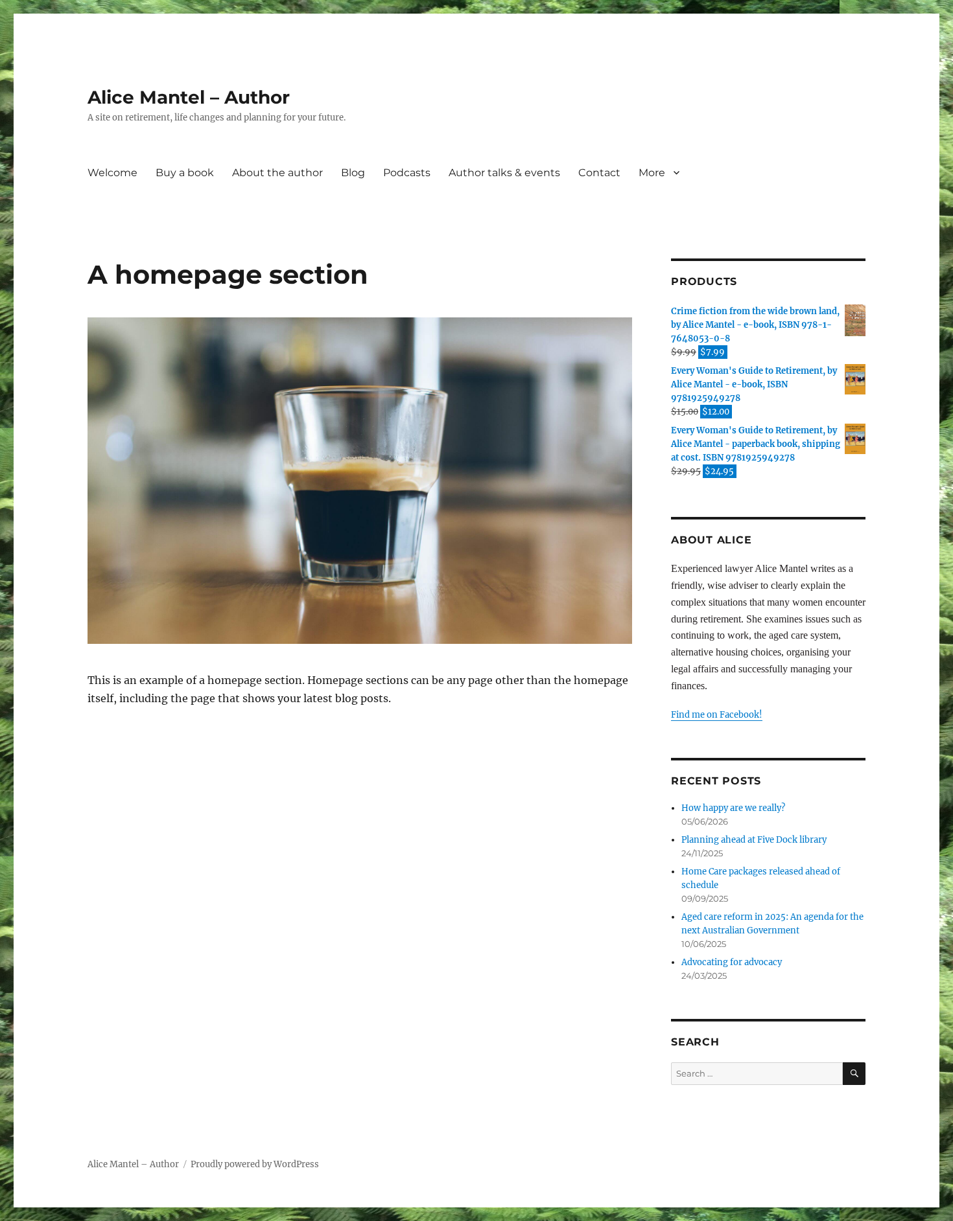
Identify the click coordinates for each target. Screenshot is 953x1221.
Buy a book (185, 172)
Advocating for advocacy (731, 962)
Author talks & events (504, 172)
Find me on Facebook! (716, 714)
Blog (353, 172)
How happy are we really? (733, 808)
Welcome (112, 172)
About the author (277, 172)
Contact (599, 172)
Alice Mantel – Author (189, 97)
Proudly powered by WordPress (255, 1164)
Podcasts (406, 172)
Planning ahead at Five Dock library (754, 839)
